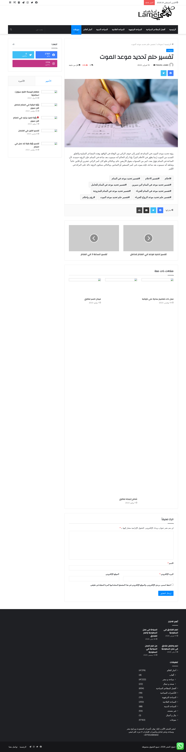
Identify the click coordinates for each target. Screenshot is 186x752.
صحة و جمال (168, 684)
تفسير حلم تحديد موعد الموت (114, 197)
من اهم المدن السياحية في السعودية (151, 649)
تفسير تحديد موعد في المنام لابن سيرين (151, 184)
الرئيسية (172, 29)
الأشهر (48, 81)
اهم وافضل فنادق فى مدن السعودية (170, 647)
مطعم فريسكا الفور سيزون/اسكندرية (27, 93)
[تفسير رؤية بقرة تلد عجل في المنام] (49, 147)
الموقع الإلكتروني (112, 574)
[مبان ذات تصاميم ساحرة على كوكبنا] (158, 287)
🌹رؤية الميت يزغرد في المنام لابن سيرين (26, 119)
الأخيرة (21, 81)
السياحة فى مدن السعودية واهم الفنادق (150, 633)
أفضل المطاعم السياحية (155, 29)
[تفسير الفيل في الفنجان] (49, 134)
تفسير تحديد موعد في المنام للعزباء (153, 190)
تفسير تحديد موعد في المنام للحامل (108, 184)
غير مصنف (171, 711)
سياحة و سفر (168, 679)
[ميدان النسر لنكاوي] (85, 287)
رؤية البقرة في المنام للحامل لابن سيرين (26, 106)
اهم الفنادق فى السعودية (171, 631)
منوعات (76, 29)
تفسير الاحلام (151, 178)
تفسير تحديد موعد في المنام (125, 178)
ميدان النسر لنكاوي (92, 299)
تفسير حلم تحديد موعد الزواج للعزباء (152, 197)
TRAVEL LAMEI (162, 65)
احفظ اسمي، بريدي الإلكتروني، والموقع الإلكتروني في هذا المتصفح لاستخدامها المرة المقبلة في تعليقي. (130, 585)
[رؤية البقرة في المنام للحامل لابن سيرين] (49, 108)
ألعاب (171, 675)
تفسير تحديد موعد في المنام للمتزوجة (111, 190)
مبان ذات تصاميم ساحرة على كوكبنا (158, 299)
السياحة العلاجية (118, 29)
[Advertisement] (64, 14)
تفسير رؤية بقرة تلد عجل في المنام (27, 145)
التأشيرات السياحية (168, 693)
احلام (167, 178)
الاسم (171, 563)
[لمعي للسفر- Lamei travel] (156, 13)
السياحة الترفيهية (135, 29)
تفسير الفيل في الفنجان (28, 131)
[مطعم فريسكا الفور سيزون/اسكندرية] (49, 95)
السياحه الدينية (102, 29)
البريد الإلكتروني (166, 574)
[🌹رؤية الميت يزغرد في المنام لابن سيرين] (49, 121)
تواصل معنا (13, 747)
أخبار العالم (87, 29)
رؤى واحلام (88, 197)
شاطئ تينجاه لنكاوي (128, 499)
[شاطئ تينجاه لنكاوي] (121, 387)
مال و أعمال (171, 715)
